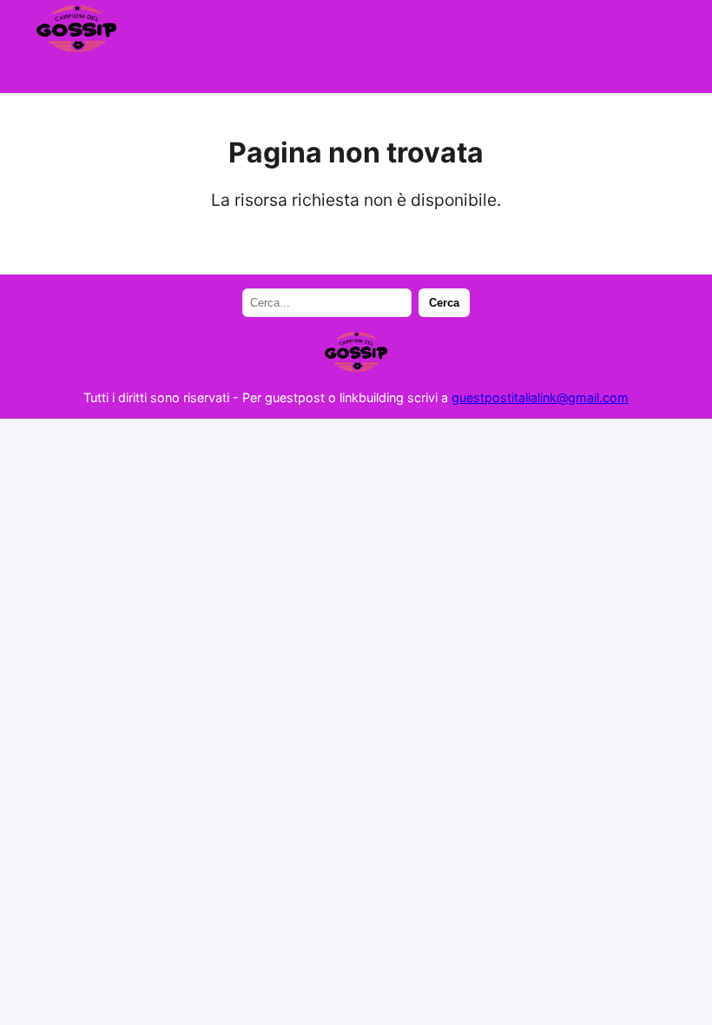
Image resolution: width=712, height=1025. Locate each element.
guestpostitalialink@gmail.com (540, 397)
